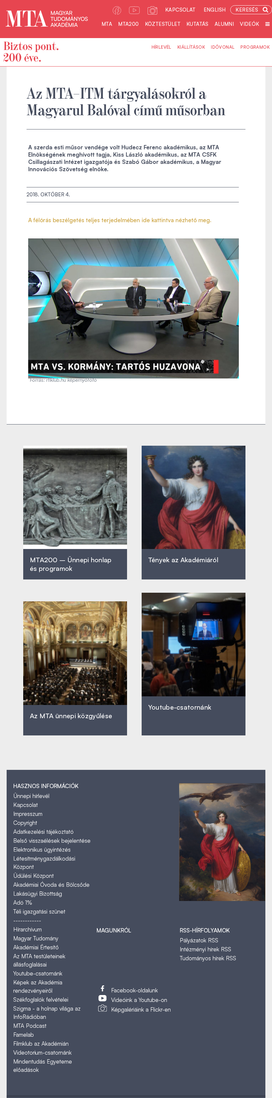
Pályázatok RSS (199, 940)
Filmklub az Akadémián (41, 1043)
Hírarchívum (27, 929)
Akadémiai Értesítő (36, 947)
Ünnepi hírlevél (31, 795)
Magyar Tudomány (35, 938)
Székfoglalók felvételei (40, 999)
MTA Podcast (29, 1025)
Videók (249, 24)
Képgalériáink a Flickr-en (141, 1009)
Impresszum (27, 813)
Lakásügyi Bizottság (37, 893)
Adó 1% (22, 902)
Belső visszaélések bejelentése (52, 840)
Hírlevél (161, 47)
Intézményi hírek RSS (205, 949)
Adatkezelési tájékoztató (43, 831)
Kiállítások (191, 47)
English (215, 10)
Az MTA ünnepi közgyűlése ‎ (71, 716)
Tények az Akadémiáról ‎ (183, 560)
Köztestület (162, 24)
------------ (27, 920)
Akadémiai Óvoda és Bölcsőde (51, 884)
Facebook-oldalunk (134, 990)
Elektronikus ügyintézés (42, 849)
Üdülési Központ (33, 875)
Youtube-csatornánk (37, 973)
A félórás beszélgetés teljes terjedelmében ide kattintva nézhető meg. (119, 220)
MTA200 (128, 24)
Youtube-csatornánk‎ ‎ (179, 707)
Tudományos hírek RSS (208, 958)
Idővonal (223, 47)
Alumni (224, 24)
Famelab (23, 1034)
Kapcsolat (180, 10)
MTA (107, 24)
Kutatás (197, 24)
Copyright (25, 822)
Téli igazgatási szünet (39, 911)
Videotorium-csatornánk (42, 1052)
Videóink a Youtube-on (139, 999)
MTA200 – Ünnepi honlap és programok (71, 564)
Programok (255, 47)
